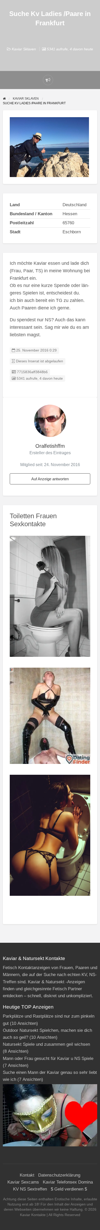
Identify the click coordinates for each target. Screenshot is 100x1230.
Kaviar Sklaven (24, 49)
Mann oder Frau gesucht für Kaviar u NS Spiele (48, 1058)
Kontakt (27, 1175)
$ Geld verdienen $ (69, 1189)
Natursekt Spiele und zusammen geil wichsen (46, 1044)
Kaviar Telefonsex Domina (68, 1182)
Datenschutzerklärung (59, 1175)
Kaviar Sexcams (23, 1182)
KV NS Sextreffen (30, 1189)
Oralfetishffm (50, 446)
